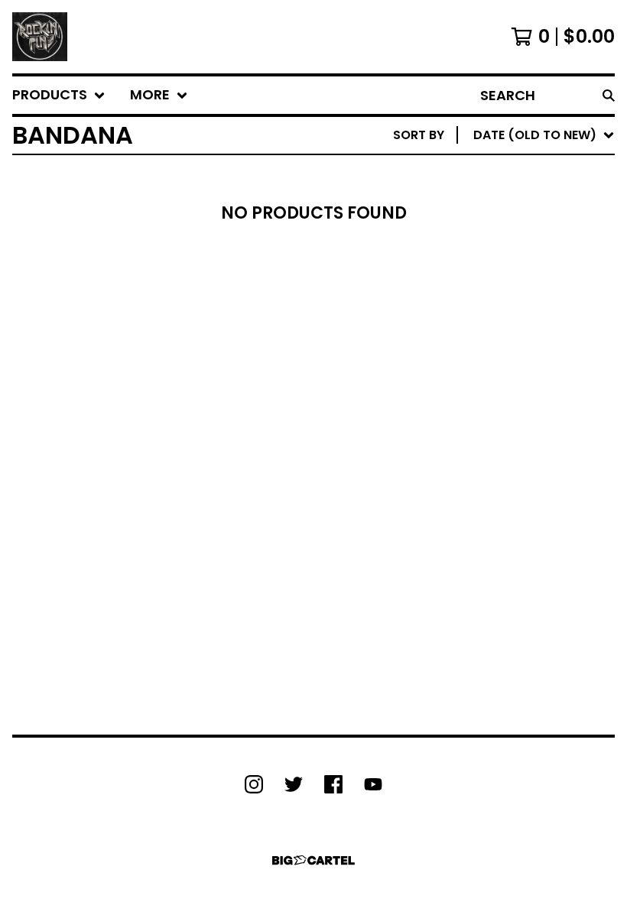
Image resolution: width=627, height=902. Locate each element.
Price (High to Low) (508, 370)
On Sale (467, 199)
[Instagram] (254, 784)
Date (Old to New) (503, 321)
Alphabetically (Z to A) (520, 272)
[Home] (39, 36)
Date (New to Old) (503, 297)
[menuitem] (59, 95)
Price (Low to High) (508, 346)
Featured (472, 174)
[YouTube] (373, 784)
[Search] (608, 95)
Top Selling (480, 223)
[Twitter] (294, 784)
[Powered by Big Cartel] (313, 860)
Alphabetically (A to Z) (520, 248)
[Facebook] (333, 784)
